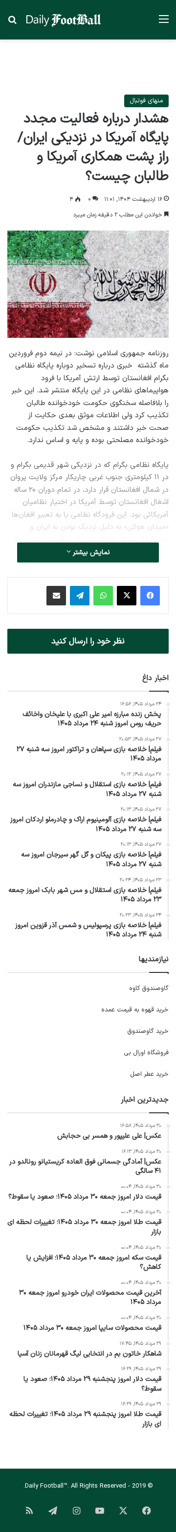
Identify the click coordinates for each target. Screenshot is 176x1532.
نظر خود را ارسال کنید (88, 641)
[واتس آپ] (103, 595)
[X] (126, 595)
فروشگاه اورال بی (146, 1053)
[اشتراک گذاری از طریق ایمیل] (56, 595)
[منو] (164, 23)
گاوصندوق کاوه (149, 988)
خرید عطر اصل (149, 1074)
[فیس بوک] (150, 595)
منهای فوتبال (146, 101)
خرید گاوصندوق (148, 1031)
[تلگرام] (79, 595)
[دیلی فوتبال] (63, 20)
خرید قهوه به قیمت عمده (135, 1010)
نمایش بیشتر (90, 552)
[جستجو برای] (12, 23)
